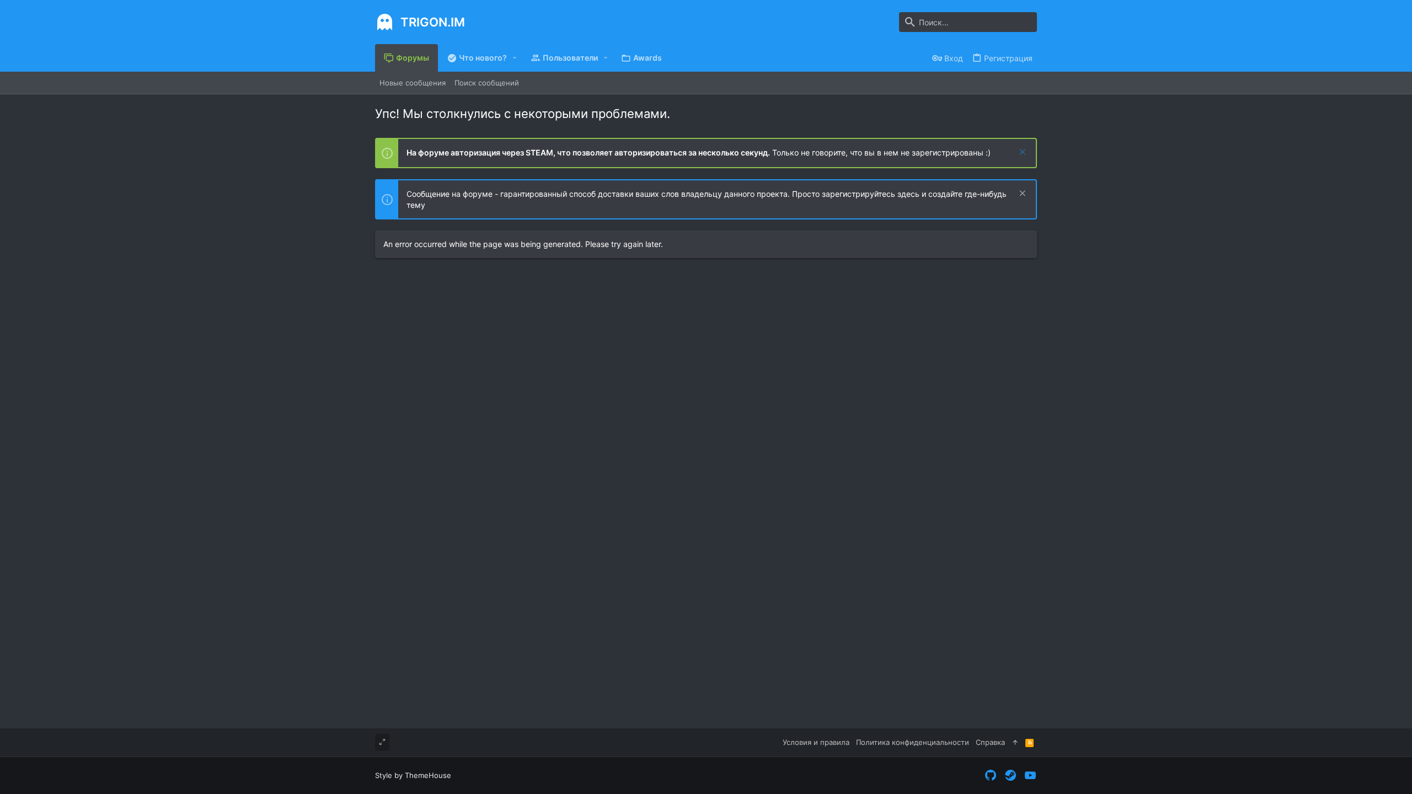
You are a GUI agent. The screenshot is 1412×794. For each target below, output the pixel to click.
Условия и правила (816, 742)
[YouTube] (1030, 775)
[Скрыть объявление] (1021, 153)
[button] (515, 58)
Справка (990, 742)
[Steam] (1010, 775)
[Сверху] (1015, 742)
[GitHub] (990, 775)
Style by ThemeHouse (413, 775)
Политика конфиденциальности (912, 742)
